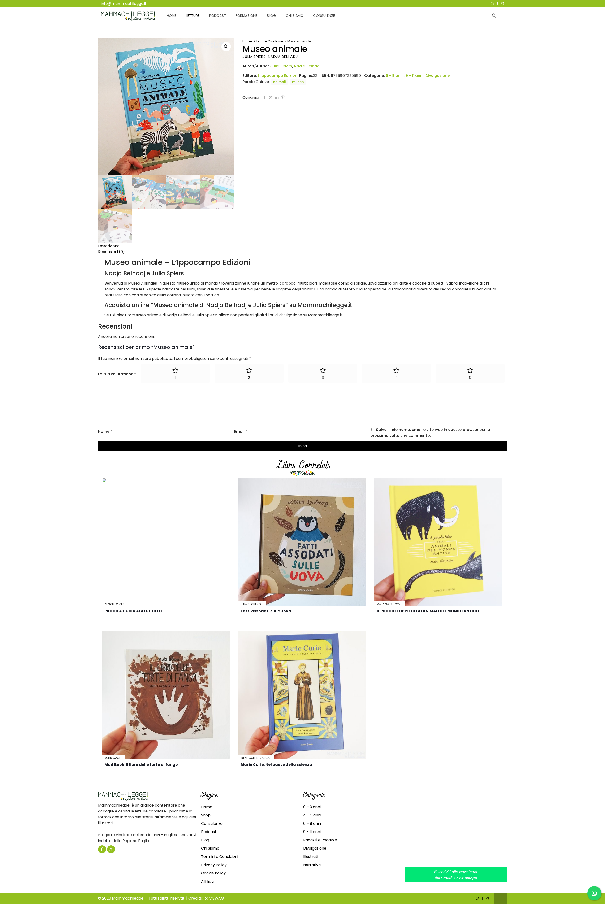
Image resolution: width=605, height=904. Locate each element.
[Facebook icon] (497, 3)
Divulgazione (437, 75)
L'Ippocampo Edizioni (278, 75)
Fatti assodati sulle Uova (266, 611)
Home (247, 41)
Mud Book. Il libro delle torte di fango (141, 764)
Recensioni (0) (111, 252)
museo (298, 81)
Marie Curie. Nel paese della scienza (276, 764)
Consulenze (212, 823)
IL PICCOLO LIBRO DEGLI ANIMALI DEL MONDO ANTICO (428, 611)
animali (279, 81)
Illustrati (310, 856)
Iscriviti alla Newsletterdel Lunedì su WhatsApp (456, 874)
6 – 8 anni (312, 823)
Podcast (208, 831)
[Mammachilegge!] (128, 15)
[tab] (302, 246)
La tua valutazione (117, 374)
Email (240, 431)
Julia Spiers (253, 56)
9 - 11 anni (415, 75)
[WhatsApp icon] (492, 3)
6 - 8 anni (395, 75)
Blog (205, 840)
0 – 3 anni (312, 807)
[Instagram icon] (502, 3)
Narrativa (312, 865)
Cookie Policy (213, 873)
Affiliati (207, 881)
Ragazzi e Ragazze (320, 840)
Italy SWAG (213, 898)
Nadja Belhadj (283, 56)
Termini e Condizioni (219, 856)
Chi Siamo (210, 848)
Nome (105, 431)
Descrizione (109, 246)
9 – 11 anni (312, 831)
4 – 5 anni (312, 815)
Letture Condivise (269, 41)
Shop (206, 815)
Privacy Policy (214, 865)
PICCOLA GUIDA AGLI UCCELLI (133, 611)
